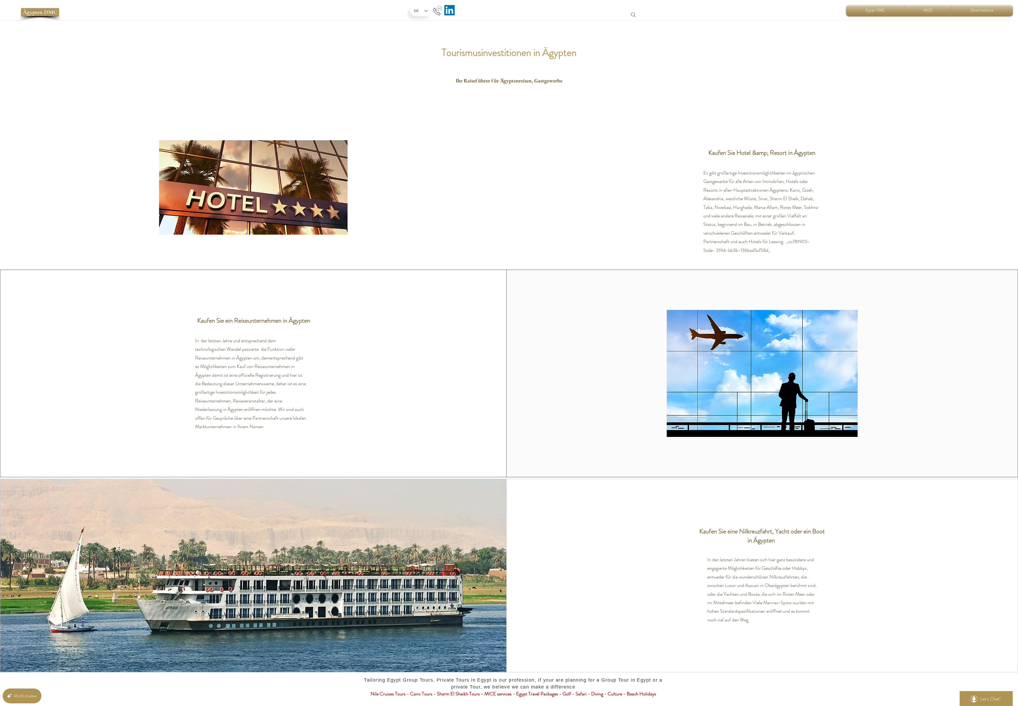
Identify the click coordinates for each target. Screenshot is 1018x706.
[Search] (633, 14)
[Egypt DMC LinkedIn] (449, 10)
